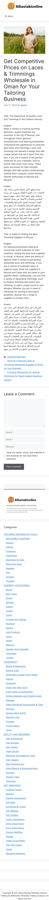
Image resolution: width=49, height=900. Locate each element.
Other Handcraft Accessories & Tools (24, 704)
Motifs (9, 641)
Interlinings (11, 555)
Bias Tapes (11, 594)
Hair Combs (12, 747)
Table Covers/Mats (15, 841)
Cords (9, 615)
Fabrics (9, 547)
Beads (9, 589)
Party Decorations (15, 828)
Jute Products (13, 632)
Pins (8, 572)
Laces (9, 636)
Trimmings (11, 653)
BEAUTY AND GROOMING (17, 734)
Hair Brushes (12, 743)
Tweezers (11, 781)
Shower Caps (12, 777)
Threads (10, 581)
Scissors (10, 577)
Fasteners (11, 551)
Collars (9, 611)
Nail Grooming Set (15, 764)
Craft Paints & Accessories (19, 692)
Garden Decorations (16, 798)
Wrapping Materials (15, 853)
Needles (10, 568)
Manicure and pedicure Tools (20, 755)
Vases (9, 849)
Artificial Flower (14, 789)
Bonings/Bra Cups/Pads (18, 538)
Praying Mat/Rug (14, 832)
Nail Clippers (12, 760)
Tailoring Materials (16, 357)
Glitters (9, 628)
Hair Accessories (14, 738)
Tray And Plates (14, 845)
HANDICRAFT (11, 662)
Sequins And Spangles (17, 649)
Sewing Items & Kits (16, 713)
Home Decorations (15, 819)
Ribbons (10, 645)
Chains (9, 606)
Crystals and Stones (16, 619)
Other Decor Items (15, 824)
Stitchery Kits (12, 717)
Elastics (10, 543)
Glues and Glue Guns (16, 687)
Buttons (10, 602)
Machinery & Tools (15, 560)
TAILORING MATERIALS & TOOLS (20, 534)
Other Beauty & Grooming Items (22, 768)
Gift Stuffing (12, 815)
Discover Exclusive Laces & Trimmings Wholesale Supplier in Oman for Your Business (23, 364)
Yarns (9, 730)
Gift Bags (10, 802)
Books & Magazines (16, 666)
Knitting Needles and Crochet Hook (24, 696)
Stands (9, 836)
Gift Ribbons (12, 811)
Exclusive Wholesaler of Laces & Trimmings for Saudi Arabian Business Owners (23, 376)
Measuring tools (14, 564)
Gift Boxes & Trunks (16, 806)
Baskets (10, 794)
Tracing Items (12, 726)
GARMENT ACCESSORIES (17, 585)
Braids (9, 598)
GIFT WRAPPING (12, 785)
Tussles (10, 658)
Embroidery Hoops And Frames (22, 675)
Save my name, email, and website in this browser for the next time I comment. (25, 455)
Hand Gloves (12, 751)
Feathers (10, 623)
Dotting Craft (12, 670)
